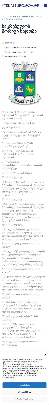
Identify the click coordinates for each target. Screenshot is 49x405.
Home (4, 16)
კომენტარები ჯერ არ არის (15, 56)
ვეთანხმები (24, 385)
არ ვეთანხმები (24, 392)
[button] (45, 354)
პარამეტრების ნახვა (24, 399)
